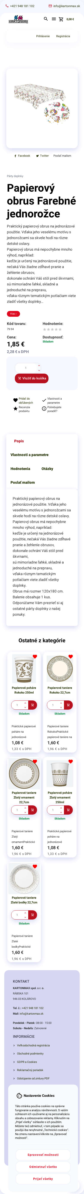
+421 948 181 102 (33, 1008)
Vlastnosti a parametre (29, 455)
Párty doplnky (15, 176)
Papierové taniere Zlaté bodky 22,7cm (24, 900)
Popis (19, 441)
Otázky (47, 469)
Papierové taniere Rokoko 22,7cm (60, 690)
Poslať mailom (23, 482)
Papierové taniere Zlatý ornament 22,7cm (24, 797)
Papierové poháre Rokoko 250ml (24, 690)
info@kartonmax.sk (32, 1013)
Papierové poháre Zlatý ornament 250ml (60, 797)
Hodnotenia (20, 469)
